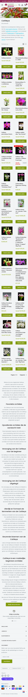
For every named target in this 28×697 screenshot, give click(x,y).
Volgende (22, 375)
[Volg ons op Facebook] (2, 676)
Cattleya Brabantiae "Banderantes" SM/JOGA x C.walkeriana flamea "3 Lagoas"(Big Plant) (21, 242)
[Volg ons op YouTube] (8, 676)
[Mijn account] (22, 5)
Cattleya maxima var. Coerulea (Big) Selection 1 (6, 360)
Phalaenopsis (10, 33)
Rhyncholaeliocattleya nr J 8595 (21, 58)
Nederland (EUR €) (16, 668)
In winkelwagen (7, 315)
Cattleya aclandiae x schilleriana (6, 83)
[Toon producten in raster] (23, 44)
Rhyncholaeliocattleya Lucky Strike (21, 109)
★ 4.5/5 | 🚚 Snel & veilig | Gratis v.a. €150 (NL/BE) (14, 1)
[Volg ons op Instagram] (5, 676)
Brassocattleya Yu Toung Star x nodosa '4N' (20, 83)
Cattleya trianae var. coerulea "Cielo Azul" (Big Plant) (21, 360)
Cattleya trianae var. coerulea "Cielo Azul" (21, 211)
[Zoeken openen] (19, 5)
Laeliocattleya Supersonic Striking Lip (21, 185)
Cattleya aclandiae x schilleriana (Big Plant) (6, 158)
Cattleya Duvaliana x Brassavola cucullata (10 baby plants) (6, 305)
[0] (25, 5)
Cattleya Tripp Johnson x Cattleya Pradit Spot (21, 158)
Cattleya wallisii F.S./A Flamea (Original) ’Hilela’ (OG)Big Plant (20, 305)
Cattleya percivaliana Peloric (6, 133)
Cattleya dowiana (6, 58)
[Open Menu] (2, 5)
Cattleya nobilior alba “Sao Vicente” (21, 133)
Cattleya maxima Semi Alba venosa (6, 331)
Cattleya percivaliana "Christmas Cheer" (6, 185)
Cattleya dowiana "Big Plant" (6, 238)
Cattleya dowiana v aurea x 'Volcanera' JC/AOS (6, 270)
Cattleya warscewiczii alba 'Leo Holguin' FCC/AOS (20, 333)
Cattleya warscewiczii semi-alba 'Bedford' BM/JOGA (6, 212)
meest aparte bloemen (11, 29)
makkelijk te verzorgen (12, 31)
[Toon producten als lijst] (26, 44)
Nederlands (5, 668)
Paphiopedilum (20, 33)
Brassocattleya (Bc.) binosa (5, 109)
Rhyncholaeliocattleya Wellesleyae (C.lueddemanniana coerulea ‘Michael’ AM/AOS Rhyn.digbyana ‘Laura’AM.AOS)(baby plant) (21, 274)
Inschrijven (7, 661)
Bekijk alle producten (14, 604)
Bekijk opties (7, 66)
